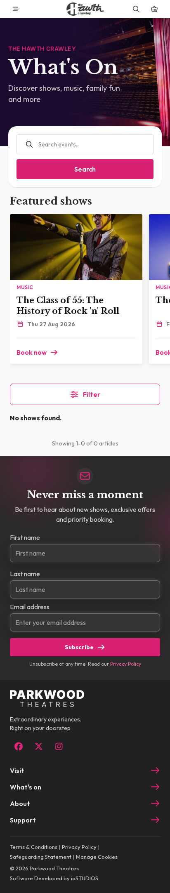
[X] (38, 746)
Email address (30, 607)
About (20, 803)
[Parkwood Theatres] (85, 9)
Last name (25, 574)
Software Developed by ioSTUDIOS (54, 878)
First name (25, 537)
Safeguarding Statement (40, 856)
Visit (17, 770)
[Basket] (154, 9)
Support (23, 820)
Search (85, 169)
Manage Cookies (97, 856)
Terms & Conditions (33, 847)
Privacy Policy (125, 664)
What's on (25, 787)
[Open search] (136, 9)
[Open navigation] (16, 9)
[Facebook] (18, 746)
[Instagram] (58, 746)
